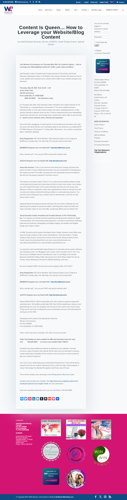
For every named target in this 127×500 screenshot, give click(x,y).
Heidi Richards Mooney (30, 42)
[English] (112, 2)
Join (75, 10)
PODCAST (94, 2)
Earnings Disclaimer (101, 141)
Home (40, 10)
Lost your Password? (103, 53)
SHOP (86, 2)
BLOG (78, 2)
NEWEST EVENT (112, 10)
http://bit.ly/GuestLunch (58, 161)
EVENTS (53, 42)
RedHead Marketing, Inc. (65, 497)
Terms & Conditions (101, 131)
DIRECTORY (104, 2)
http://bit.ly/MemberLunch (60, 148)
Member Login (97, 10)
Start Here (48, 10)
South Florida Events (67, 42)
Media (67, 10)
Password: (98, 37)
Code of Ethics (99, 125)
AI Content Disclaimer (102, 145)
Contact (84, 10)
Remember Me (102, 42)
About (58, 10)
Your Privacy (98, 128)
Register (99, 50)
